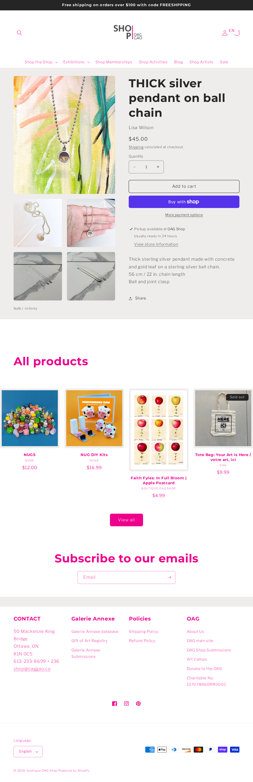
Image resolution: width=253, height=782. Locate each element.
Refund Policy (142, 640)
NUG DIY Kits (94, 455)
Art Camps (197, 659)
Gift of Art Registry (89, 640)
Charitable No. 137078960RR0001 (206, 681)
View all (126, 519)
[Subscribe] (169, 577)
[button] (19, 33)
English (25, 751)
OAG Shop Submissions (209, 650)
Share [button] (140, 298)
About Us (195, 631)
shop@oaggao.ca (32, 668)
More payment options (184, 215)
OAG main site (200, 640)
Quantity (136, 156)
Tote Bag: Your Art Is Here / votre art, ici (223, 457)
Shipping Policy (143, 631)
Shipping (136, 147)
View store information (156, 244)
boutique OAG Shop (42, 770)
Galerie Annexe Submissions (85, 653)
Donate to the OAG (204, 668)
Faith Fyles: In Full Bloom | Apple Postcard (159, 480)
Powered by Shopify (73, 770)
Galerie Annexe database (95, 631)
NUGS (30, 455)
